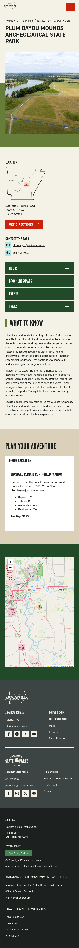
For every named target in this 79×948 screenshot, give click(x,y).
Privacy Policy (13, 846)
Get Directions (21, 224)
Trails (13, 306)
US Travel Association (17, 929)
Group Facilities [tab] (20, 460)
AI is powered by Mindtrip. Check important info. (31, 866)
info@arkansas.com (16, 726)
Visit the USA (12, 936)
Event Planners (57, 738)
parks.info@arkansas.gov (19, 785)
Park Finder (61, 20)
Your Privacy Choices (18, 853)
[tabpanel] (39, 498)
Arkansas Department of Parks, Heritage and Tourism (34, 885)
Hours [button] (13, 268)
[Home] (10, 7)
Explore (43, 20)
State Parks (25, 20)
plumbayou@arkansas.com (29, 245)
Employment (50, 785)
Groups (47, 791)
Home (9, 20)
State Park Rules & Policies (58, 778)
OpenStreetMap (60, 666)
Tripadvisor (11, 923)
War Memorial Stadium (17, 898)
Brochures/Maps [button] (20, 281)
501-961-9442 (21, 253)
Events (13, 294)
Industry (53, 732)
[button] (39, 608)
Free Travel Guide (58, 719)
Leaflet (51, 666)
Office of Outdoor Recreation (20, 891)
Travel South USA (14, 917)
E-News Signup (56, 713)
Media (52, 726)
